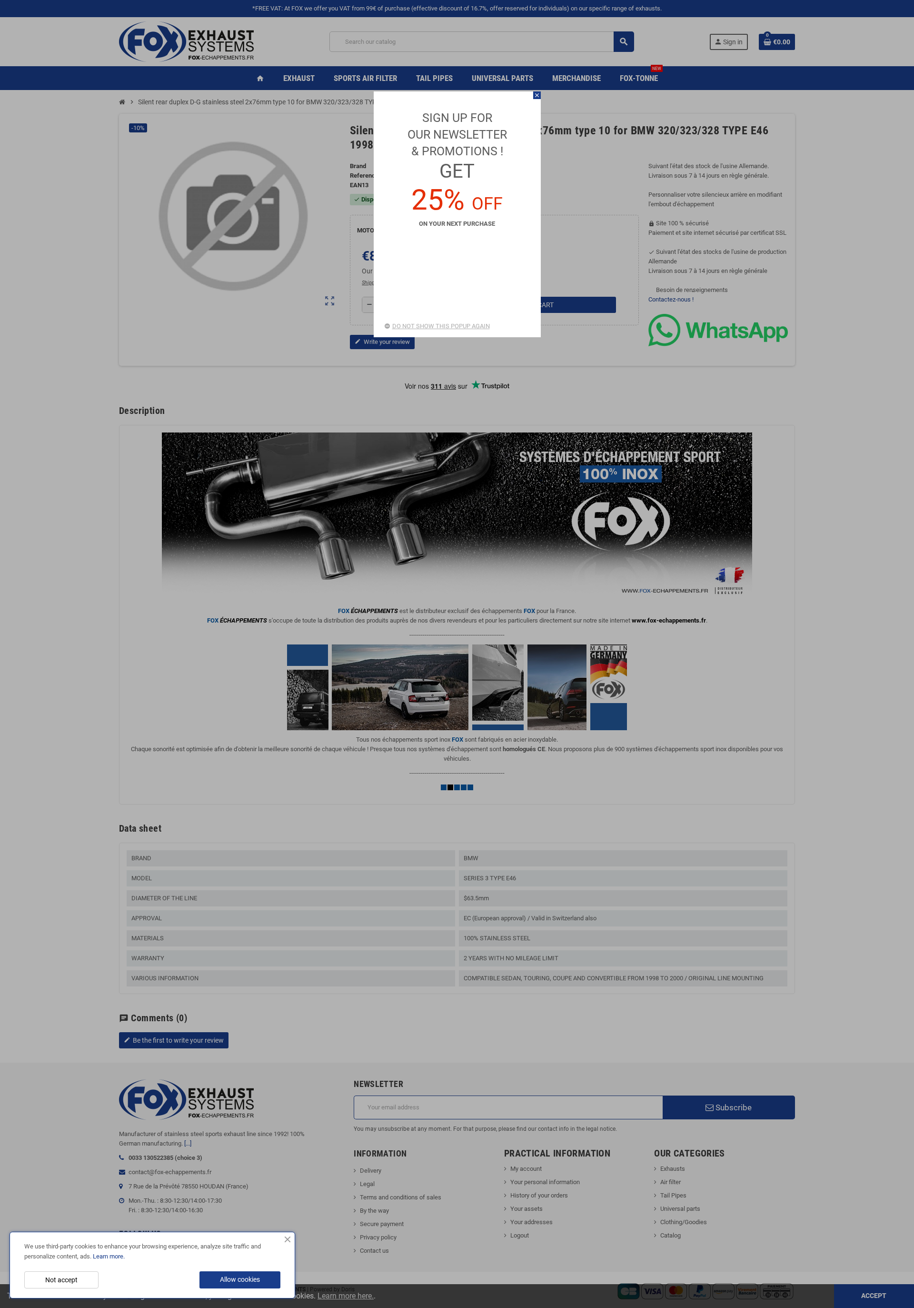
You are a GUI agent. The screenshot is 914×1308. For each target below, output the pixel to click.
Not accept (61, 1280)
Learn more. (109, 1256)
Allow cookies (240, 1279)
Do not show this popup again (441, 326)
